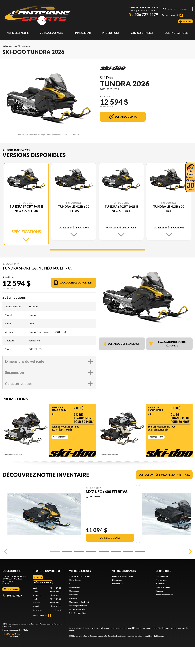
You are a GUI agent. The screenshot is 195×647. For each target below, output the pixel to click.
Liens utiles (163, 570)
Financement (82, 32)
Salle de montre (9, 46)
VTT (71, 584)
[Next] (189, 551)
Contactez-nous (176, 32)
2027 (102, 89)
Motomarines (74, 594)
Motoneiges (74, 591)
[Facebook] (181, 15)
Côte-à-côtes (74, 587)
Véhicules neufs (18, 32)
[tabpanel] (47, 599)
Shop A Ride (23, 630)
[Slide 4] (91, 551)
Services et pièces (142, 32)
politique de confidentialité (129, 636)
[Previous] (5, 551)
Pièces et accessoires (164, 594)
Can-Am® (73, 598)
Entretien (159, 591)
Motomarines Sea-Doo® (79, 602)
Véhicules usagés (51, 32)
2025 (116, 89)
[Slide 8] (140, 551)
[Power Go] (33, 634)
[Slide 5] (104, 551)
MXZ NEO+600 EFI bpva (107, 492)
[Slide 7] (128, 551)
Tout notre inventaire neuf (79, 576)
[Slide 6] (116, 551)
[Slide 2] (67, 551)
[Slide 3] (79, 551)
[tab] (38, 577)
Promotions (110, 32)
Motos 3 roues (75, 580)
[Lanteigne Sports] (37, 14)
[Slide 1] (97, 249)
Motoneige (24, 46)
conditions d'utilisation (154, 636)
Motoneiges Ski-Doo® (78, 605)
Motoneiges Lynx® (77, 609)
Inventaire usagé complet (122, 576)
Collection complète (77, 613)
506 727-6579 (146, 14)
